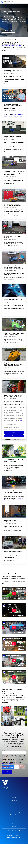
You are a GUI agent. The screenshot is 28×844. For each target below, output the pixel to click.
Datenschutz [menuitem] (17, 835)
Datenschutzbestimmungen (8, 763)
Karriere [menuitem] (14, 824)
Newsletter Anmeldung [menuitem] (14, 812)
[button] (26, 1)
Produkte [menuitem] (14, 797)
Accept (14, 432)
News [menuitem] (14, 809)
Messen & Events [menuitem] (14, 815)
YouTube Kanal (20, 580)
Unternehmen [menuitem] (14, 821)
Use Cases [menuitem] (14, 800)
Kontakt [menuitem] (14, 826)
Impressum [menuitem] (10, 835)
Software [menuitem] (14, 803)
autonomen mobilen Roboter (11, 45)
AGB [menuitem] (19, 837)
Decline (14, 435)
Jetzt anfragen (8, 30)
